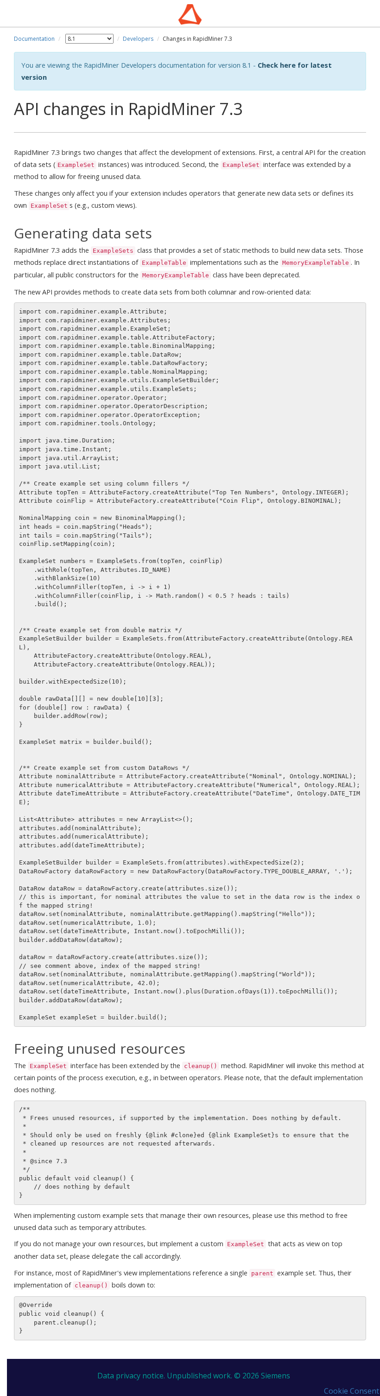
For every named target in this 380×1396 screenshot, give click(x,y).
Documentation (34, 39)
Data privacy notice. (131, 1375)
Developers (138, 39)
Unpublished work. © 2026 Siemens (228, 1375)
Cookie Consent (351, 1391)
